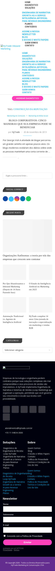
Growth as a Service (34, 15)
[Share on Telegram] (33, 157)
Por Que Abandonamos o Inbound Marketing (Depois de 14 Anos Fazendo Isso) (14, 288)
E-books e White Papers (35, 40)
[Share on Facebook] (21, 157)
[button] (36, 48)
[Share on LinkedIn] (27, 157)
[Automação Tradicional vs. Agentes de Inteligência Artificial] (14, 305)
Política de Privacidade (38, 481)
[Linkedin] (6, 409)
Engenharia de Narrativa (36, 12)
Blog (25, 37)
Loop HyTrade (9, 479)
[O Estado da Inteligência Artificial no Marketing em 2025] (40, 272)
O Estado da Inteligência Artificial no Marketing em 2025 (40, 286)
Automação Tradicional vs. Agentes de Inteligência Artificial (13, 319)
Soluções (30, 8)
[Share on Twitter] (24, 157)
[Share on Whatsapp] (30, 157)
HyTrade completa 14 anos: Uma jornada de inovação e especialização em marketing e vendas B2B (40, 322)
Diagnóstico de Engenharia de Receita (13, 449)
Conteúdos (31, 27)
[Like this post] (18, 157)
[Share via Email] (36, 157)
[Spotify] (6, 416)
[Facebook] (33, 409)
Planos (28, 24)
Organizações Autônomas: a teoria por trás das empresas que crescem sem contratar (26, 257)
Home (27, 2)
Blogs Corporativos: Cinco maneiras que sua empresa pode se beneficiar (28, 124)
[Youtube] (15, 409)
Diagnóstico (31, 5)
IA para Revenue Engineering (10, 463)
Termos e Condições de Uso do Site (39, 463)
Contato (29, 45)
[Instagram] (24, 409)
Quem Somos (31, 43)
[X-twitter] (41, 409)
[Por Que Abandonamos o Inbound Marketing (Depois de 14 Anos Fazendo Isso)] (14, 272)
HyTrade (16, 132)
